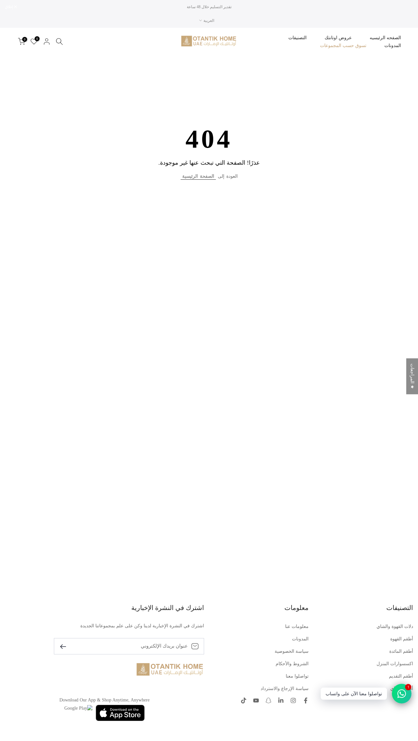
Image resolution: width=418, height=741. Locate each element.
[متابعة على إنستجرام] (293, 700)
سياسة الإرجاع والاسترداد (285, 688)
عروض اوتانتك (338, 37)
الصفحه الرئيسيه (385, 37)
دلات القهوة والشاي (395, 626)
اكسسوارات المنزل (395, 663)
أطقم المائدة (401, 651)
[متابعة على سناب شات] (268, 700)
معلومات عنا (297, 626)
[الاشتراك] (65, 646)
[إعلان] (209, 7)
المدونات (392, 45)
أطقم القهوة (401, 638)
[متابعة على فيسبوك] (306, 700)
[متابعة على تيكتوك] (244, 700)
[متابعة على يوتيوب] (256, 700)
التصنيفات (297, 37)
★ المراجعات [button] (412, 376)
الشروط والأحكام (292, 663)
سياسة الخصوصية (292, 651)
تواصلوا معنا (297, 676)
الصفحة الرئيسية (198, 176)
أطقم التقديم (401, 676)
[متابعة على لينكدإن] (281, 700)
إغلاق (405, 7)
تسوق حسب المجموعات (343, 45)
